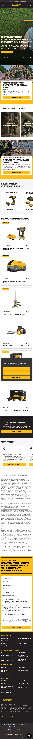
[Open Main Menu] (2, 5)
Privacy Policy (25, 619)
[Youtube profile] (9, 716)
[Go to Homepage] (16, 5)
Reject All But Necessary (16, 373)
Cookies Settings (16, 369)
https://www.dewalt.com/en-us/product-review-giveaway (15, 483)
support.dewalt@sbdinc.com (9, 621)
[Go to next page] (26, 57)
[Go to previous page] (2, 57)
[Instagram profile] (6, 716)
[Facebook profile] (2, 716)
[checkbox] (2, 601)
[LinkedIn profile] (13, 716)
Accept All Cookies (16, 377)
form (23, 620)
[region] (16, 126)
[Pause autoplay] (30, 57)
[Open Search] (30, 5)
